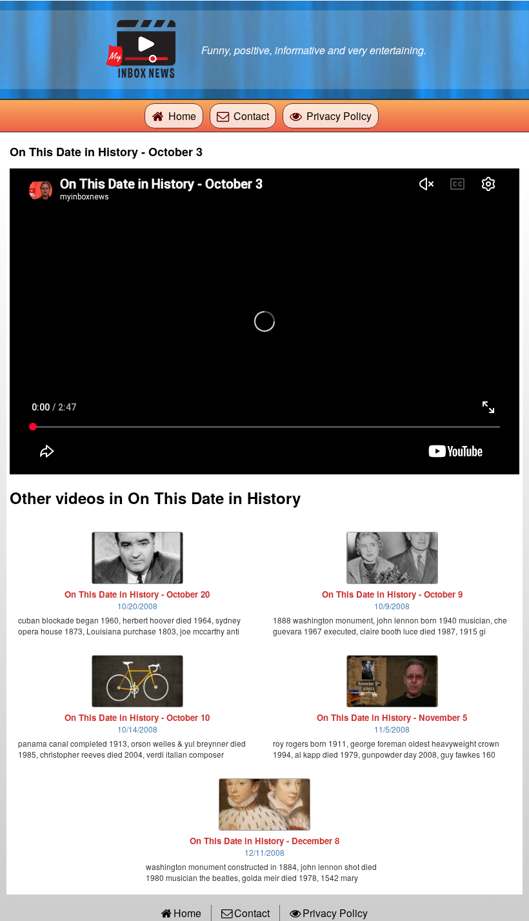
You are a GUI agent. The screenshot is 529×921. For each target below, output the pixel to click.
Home (182, 115)
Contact (251, 115)
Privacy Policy (339, 115)
